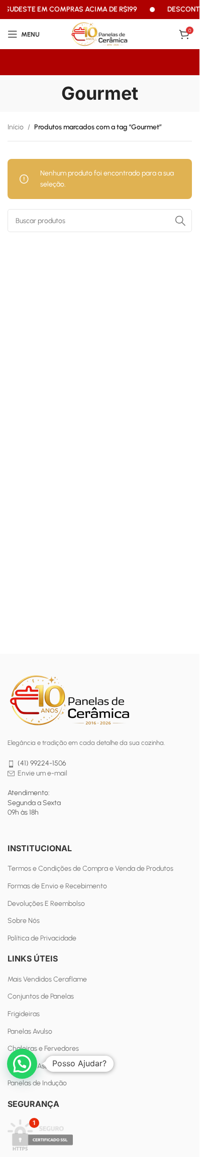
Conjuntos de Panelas (41, 996)
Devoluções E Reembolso (46, 903)
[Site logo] (100, 34)
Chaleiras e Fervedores (43, 1048)
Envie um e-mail (42, 773)
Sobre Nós (24, 920)
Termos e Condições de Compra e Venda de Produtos (90, 868)
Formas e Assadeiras (39, 1066)
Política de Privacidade (42, 938)
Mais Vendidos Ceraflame (47, 979)
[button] (22, 1064)
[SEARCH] (180, 220)
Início (16, 127)
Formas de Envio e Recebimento (57, 886)
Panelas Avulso (30, 1031)
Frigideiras (24, 1014)
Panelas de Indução (37, 1083)
